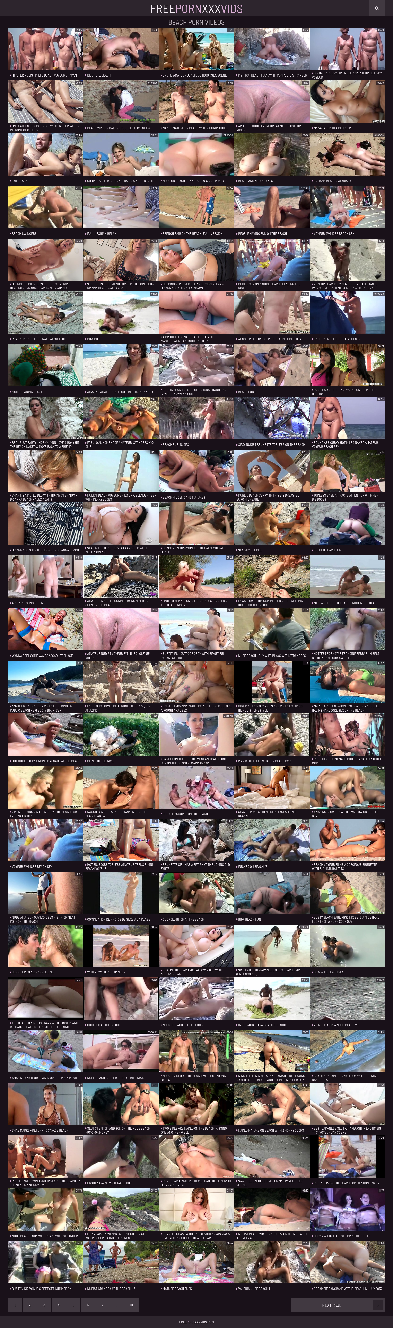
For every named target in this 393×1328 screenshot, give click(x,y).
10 (131, 1305)
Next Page (331, 1305)
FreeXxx (196, 8)
